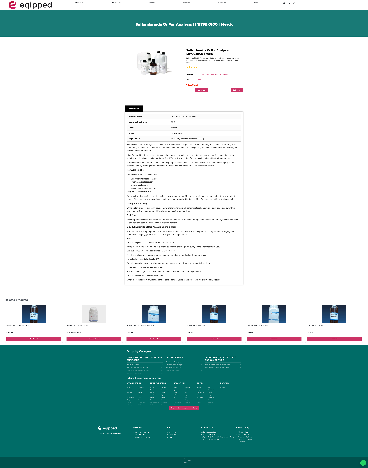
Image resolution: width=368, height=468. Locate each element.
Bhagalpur (211, 397)
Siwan (210, 392)
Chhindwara (164, 405)
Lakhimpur (130, 405)
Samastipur (211, 400)
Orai (139, 397)
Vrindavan (130, 392)
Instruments (187, 3)
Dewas (152, 397)
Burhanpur (153, 405)
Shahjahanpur (142, 402)
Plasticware (116, 3)
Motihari (199, 400)
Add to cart (201, 90)
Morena (163, 387)
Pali (175, 400)
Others (256, 3)
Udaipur (176, 392)
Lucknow (129, 395)
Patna (210, 405)
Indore (152, 392)
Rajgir (210, 395)
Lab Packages (174, 357)
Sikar (186, 397)
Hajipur (199, 390)
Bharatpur (188, 387)
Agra (128, 387)
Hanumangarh (178, 402)
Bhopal (163, 390)
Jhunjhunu (188, 400)
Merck (199, 80)
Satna (152, 400)
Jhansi (140, 400)
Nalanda (210, 402)
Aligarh (140, 392)
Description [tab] (134, 108)
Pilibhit (140, 405)
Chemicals (79, 3)
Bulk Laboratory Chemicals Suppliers (215, 74)
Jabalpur (153, 395)
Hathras (129, 390)
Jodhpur (176, 395)
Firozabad (141, 387)
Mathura (140, 390)
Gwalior (152, 390)
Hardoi (129, 402)
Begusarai (211, 390)
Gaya (198, 405)
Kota (186, 392)
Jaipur (186, 395)
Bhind (152, 387)
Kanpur (129, 400)
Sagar (163, 392)
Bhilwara (176, 405)
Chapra (199, 402)
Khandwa (164, 402)
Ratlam (163, 397)
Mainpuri (140, 395)
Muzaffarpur (200, 397)
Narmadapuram (155, 402)
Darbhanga (200, 392)
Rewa (163, 400)
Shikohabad (130, 397)
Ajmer (175, 390)
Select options (94, 339)
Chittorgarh (188, 402)
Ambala (222, 387)
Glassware (151, 3)
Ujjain (163, 395)
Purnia (199, 395)
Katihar (199, 387)
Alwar (175, 387)
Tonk (175, 397)
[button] (284, 3)
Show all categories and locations (184, 408)
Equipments (222, 3)
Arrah (209, 387)
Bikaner (187, 390)
